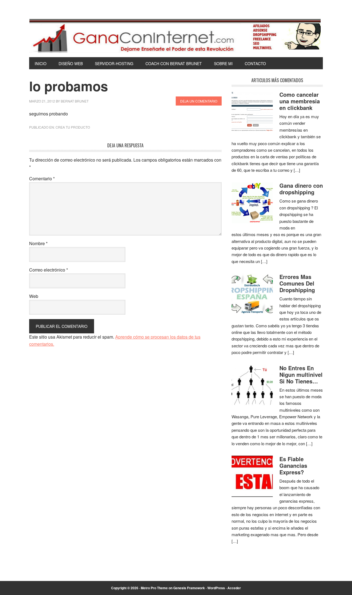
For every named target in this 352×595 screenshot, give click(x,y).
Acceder (234, 587)
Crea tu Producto (73, 127)
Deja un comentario (198, 101)
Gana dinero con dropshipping (301, 188)
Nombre (38, 243)
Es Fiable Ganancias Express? (293, 465)
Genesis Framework (189, 587)
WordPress (216, 587)
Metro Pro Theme (154, 587)
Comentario (42, 178)
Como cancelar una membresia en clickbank (299, 101)
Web (33, 296)
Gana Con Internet (176, 36)
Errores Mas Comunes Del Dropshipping (297, 283)
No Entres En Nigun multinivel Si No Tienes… (301, 374)
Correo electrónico (48, 270)
